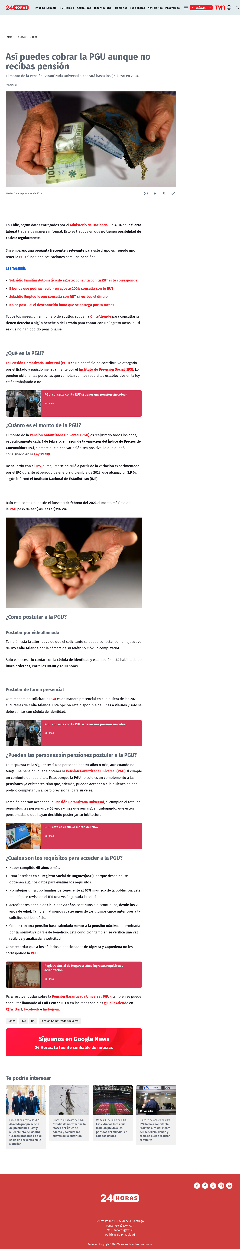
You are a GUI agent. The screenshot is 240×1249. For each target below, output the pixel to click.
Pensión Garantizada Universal (59, 1021)
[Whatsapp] (146, 193)
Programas (172, 8)
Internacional (103, 8)
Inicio (9, 37)
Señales (201, 7)
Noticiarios (155, 8)
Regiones (121, 8)
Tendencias (137, 8)
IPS (33, 1021)
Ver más (49, 403)
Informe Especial (46, 8)
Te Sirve (21, 37)
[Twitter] (163, 193)
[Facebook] (154, 193)
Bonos (33, 37)
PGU (23, 1021)
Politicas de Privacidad (120, 1235)
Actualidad (84, 8)
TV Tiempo (67, 8)
